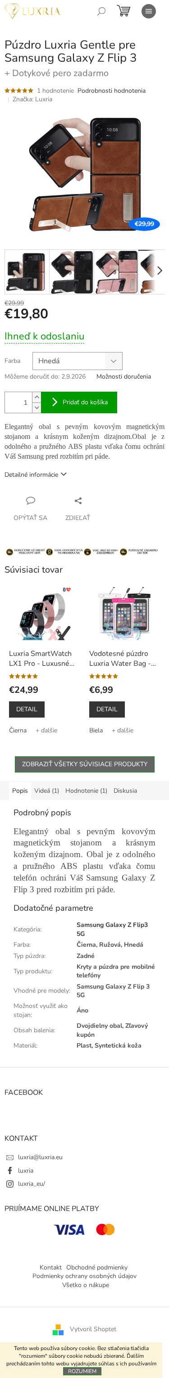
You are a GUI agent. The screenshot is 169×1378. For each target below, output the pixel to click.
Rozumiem (82, 1371)
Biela (96, 730)
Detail (26, 709)
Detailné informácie (31, 474)
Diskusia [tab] (125, 790)
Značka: (32, 99)
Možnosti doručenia (123, 376)
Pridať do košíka (85, 402)
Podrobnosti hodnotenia (112, 90)
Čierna (18, 730)
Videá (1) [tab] (46, 790)
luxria (25, 1170)
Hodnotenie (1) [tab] (86, 790)
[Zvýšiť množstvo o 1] (36, 397)
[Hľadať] (101, 11)
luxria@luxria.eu (40, 1157)
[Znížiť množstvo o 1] (36, 407)
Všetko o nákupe (85, 1285)
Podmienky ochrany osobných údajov (84, 1276)
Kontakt (51, 1267)
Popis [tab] (20, 790)
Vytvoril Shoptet (93, 1329)
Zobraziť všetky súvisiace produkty (84, 764)
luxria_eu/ (31, 1183)
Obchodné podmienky (97, 1267)
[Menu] (149, 11)
